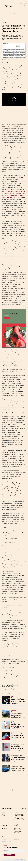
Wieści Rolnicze (17, 831)
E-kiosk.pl (16, 824)
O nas (3, 814)
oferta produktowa (6, 841)
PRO (11, 6)
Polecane (10, 693)
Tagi (21, 693)
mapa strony (5, 839)
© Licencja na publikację (7, 684)
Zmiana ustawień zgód (19, 815)
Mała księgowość (18, 828)
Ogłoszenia (4, 825)
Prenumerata (5, 827)
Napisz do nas (5, 817)
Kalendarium (17, 839)
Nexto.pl (16, 827)
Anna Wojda (5, 62)
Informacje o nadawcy (19, 818)
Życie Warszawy (17, 832)
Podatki (4, 22)
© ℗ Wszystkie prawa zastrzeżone (10, 685)
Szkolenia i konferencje (7, 836)
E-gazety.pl (16, 825)
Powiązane (4, 693)
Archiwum (4, 828)
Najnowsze (16, 693)
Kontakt (4, 815)
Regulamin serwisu (18, 817)
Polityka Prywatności (18, 814)
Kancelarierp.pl (17, 829)
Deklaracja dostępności (19, 819)
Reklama (4, 824)
